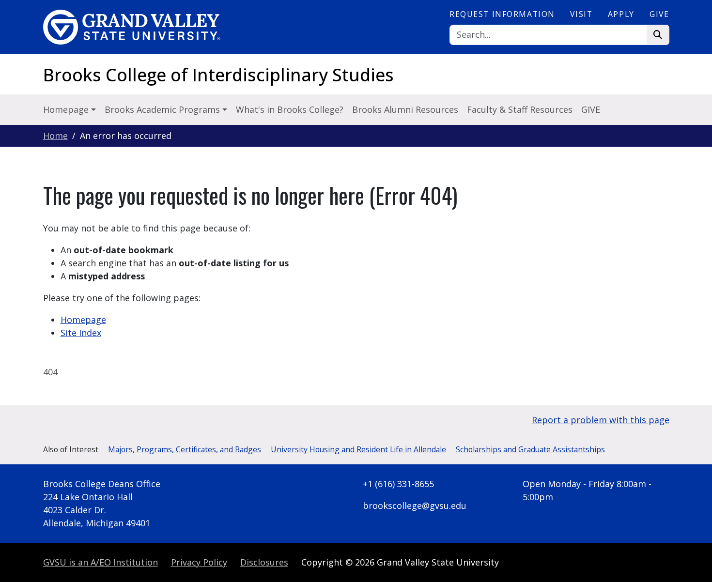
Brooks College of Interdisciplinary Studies (218, 75)
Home (55, 135)
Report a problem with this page (600, 420)
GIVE (590, 109)
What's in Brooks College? (289, 109)
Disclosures (264, 562)
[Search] (658, 35)
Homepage (83, 319)
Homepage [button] (67, 109)
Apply (621, 14)
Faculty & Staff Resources (520, 109)
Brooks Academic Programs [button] (163, 109)
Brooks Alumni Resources (405, 109)
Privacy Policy (199, 562)
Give (659, 14)
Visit (581, 14)
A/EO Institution (100, 562)
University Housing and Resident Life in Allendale (358, 449)
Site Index (81, 332)
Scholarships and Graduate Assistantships (530, 449)
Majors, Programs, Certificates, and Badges (184, 449)
